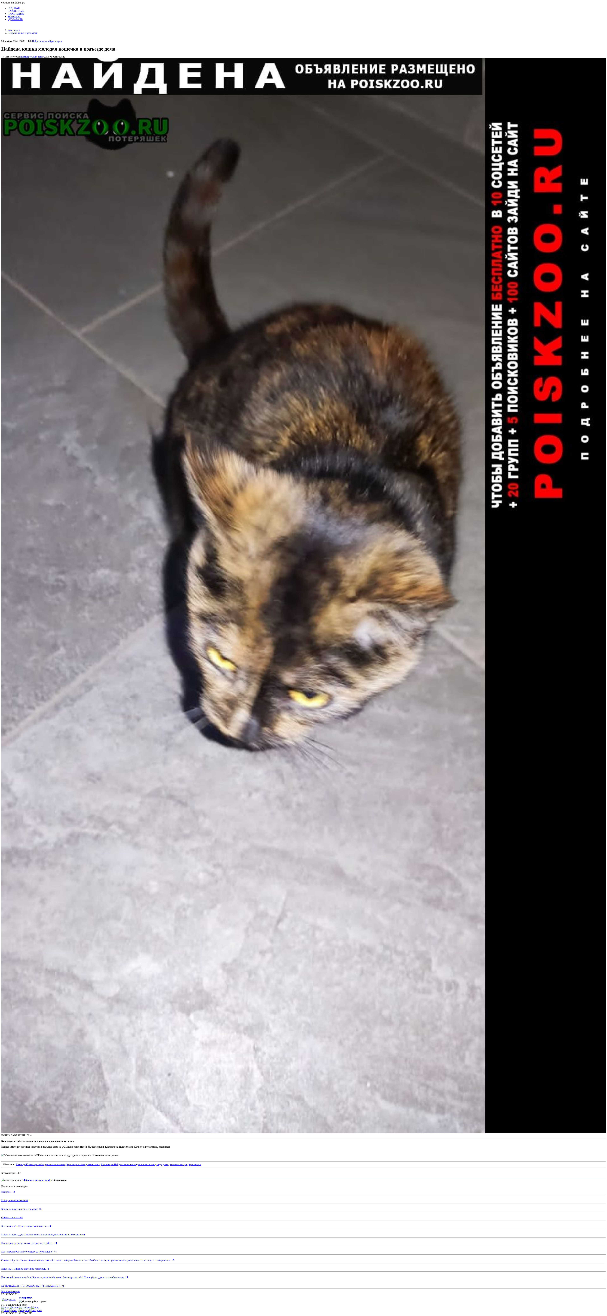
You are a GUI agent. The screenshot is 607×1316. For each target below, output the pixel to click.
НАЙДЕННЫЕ (16, 10)
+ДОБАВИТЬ (15, 19)
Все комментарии (10, 1291)
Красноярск (195, 1164)
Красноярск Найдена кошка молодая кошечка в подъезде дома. (135, 1164)
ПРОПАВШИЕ (16, 13)
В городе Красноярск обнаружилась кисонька (40, 1164)
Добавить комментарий (36, 1180)
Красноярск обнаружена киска (83, 1164)
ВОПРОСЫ (14, 16)
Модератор (25, 1297)
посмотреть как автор (32, 56)
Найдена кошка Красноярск (47, 41)
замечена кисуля (178, 1164)
